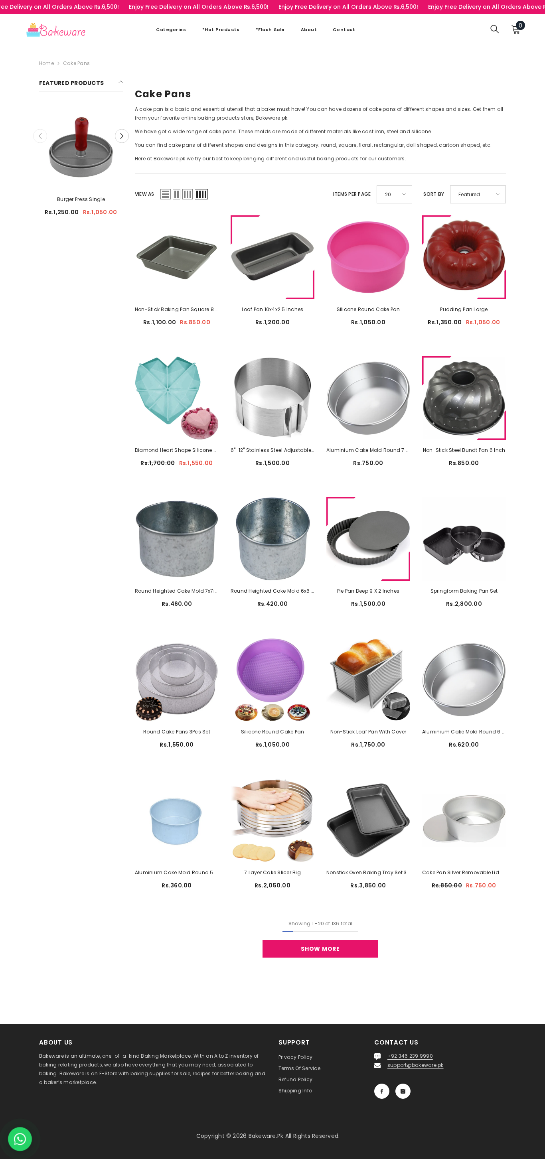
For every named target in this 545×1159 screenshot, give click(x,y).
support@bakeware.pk (415, 1065)
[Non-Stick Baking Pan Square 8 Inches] (177, 257)
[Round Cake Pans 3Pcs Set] (177, 679)
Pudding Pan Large (464, 309)
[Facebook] (381, 1091)
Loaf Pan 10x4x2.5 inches (273, 309)
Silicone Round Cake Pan (368, 309)
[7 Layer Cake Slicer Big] (272, 820)
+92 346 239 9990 (410, 1056)
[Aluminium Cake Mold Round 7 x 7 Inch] (368, 398)
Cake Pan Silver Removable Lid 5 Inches (464, 872)
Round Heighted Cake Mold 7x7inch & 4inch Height (177, 590)
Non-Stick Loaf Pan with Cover (368, 731)
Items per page (352, 194)
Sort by (433, 194)
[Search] (495, 29)
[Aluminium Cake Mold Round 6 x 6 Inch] (464, 679)
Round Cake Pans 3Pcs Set (176, 731)
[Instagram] (403, 1091)
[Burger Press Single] (81, 147)
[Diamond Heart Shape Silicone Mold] (177, 398)
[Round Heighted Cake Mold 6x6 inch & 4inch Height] (272, 539)
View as (144, 194)
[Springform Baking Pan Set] (464, 539)
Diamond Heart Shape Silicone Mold (177, 450)
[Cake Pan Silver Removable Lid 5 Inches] (464, 820)
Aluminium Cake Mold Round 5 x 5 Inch (177, 872)
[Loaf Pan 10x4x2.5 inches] (272, 257)
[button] (122, 136)
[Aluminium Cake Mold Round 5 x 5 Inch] (177, 820)
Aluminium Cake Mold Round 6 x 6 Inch (464, 731)
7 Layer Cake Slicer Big (272, 872)
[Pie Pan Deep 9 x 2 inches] (368, 539)
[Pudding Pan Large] (464, 257)
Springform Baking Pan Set (464, 590)
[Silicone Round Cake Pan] (368, 257)
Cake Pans (76, 63)
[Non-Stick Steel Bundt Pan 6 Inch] (464, 398)
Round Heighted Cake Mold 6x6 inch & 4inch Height (272, 590)
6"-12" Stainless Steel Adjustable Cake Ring (272, 450)
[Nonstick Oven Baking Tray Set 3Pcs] (368, 820)
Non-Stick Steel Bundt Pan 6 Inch (464, 450)
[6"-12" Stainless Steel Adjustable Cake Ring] (272, 398)
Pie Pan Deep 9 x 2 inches (368, 590)
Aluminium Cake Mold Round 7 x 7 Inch (368, 450)
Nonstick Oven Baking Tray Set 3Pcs (368, 872)
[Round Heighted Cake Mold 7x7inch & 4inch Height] (177, 539)
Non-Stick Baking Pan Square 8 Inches (177, 309)
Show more (320, 949)
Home (46, 63)
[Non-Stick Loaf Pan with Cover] (368, 679)
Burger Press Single (81, 199)
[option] (81, 163)
